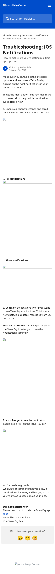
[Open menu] (49, 5)
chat (5, 514)
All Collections (10, 35)
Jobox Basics (26, 35)
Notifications (42, 35)
